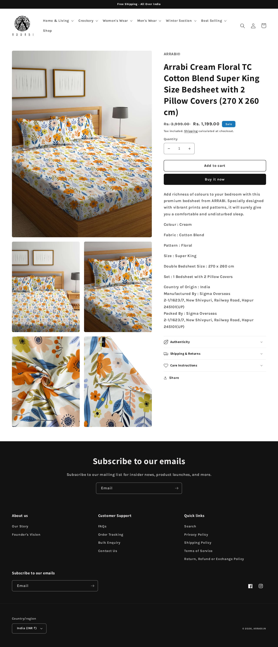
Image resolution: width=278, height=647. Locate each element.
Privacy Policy (196, 535)
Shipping (191, 131)
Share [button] (174, 378)
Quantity (171, 139)
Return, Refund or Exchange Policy (214, 559)
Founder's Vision (26, 535)
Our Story (20, 526)
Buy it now (215, 179)
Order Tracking (110, 535)
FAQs (102, 526)
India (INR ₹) (27, 628)
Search (190, 526)
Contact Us (107, 551)
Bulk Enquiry (109, 543)
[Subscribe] (176, 488)
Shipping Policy (197, 543)
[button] (57, 21)
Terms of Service (198, 551)
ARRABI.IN (259, 628)
